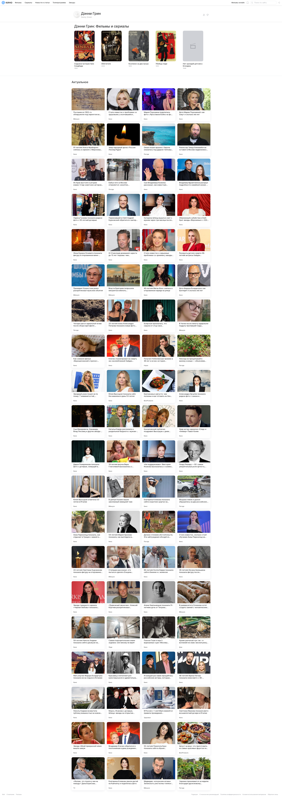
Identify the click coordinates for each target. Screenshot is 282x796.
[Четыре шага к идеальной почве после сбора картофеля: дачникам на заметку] (88, 316)
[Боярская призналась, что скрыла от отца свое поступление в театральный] (158, 316)
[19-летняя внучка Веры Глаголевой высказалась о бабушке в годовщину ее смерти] (123, 456)
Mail (3, 794)
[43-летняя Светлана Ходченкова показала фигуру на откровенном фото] (88, 562)
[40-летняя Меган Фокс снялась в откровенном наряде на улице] (158, 280)
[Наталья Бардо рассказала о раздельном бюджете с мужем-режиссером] (123, 421)
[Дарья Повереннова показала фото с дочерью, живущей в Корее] (88, 456)
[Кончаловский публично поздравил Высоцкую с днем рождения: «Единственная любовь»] (158, 421)
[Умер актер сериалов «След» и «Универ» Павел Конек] (193, 421)
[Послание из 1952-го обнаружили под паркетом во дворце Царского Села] (88, 104)
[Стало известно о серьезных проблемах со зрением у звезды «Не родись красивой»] (158, 245)
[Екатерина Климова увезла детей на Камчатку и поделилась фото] (123, 773)
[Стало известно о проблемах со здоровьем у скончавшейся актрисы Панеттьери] (123, 104)
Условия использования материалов (254, 794)
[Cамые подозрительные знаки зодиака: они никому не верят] (123, 632)
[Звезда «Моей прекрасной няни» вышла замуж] (88, 738)
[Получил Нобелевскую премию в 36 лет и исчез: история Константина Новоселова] (158, 351)
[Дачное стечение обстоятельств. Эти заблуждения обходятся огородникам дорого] (158, 527)
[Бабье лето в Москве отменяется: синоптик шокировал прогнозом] (123, 175)
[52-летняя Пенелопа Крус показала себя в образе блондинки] (158, 738)
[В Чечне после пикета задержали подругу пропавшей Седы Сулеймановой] (193, 316)
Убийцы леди (161, 64)
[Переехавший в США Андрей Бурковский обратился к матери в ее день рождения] (123, 210)
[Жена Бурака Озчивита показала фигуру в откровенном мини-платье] (88, 245)
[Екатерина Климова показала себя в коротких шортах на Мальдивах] (158, 492)
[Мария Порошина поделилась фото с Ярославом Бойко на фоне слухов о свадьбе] (158, 104)
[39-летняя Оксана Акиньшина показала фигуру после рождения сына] (193, 562)
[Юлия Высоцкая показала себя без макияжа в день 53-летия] (123, 386)
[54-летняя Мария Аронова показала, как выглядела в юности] (123, 527)
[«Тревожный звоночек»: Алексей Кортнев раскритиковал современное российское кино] (123, 597)
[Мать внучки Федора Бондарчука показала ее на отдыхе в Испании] (88, 668)
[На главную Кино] (8, 2)
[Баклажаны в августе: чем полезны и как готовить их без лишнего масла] (158, 386)
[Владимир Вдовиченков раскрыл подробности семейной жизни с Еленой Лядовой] (193, 175)
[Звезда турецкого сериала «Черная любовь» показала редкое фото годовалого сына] (88, 597)
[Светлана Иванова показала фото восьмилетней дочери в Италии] (193, 703)
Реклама (19, 794)
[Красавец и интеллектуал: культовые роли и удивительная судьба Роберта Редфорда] (123, 668)
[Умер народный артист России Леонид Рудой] (123, 139)
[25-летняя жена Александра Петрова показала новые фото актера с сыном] (123, 316)
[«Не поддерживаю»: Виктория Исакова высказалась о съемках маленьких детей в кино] (158, 456)
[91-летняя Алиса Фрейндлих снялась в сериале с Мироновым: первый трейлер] (88, 139)
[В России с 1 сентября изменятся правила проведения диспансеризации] (158, 703)
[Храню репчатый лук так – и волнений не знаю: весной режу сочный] (193, 632)
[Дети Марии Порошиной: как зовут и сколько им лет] (193, 104)
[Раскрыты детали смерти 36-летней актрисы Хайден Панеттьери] (193, 245)
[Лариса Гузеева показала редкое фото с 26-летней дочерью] (88, 210)
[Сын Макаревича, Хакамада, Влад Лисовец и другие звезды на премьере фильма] (88, 421)
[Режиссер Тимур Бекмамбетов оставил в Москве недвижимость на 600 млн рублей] (193, 139)
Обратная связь (273, 794)
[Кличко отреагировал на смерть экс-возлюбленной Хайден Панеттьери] (123, 351)
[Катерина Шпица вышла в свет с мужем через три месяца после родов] (158, 210)
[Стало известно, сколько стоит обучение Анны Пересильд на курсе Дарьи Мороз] (193, 527)
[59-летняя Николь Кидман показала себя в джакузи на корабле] (88, 632)
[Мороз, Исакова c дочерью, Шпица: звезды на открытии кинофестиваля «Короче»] (123, 703)
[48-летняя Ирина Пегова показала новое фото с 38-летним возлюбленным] (193, 668)
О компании (10, 794)
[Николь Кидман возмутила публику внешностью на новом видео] (88, 703)
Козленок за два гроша (138, 64)
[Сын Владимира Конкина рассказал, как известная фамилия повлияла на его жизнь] (158, 175)
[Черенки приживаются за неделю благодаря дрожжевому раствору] (193, 773)
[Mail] (3, 2)
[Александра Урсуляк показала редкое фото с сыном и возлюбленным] (193, 386)
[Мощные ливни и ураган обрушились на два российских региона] (193, 492)
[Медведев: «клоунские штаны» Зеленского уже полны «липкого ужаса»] (158, 773)
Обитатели (106, 64)
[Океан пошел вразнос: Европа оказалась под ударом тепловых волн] (158, 139)
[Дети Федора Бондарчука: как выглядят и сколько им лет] (193, 280)
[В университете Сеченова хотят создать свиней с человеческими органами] (193, 597)
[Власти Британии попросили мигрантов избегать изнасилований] (123, 280)
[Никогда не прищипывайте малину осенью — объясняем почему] (193, 351)
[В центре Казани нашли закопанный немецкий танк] (123, 492)
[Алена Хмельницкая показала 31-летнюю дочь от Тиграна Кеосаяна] (158, 597)
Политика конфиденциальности (230, 794)
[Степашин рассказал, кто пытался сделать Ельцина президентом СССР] (123, 562)
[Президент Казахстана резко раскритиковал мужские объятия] (88, 280)
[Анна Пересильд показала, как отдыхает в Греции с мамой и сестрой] (88, 527)
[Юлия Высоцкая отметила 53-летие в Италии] (88, 492)
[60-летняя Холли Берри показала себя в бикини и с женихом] (158, 562)
